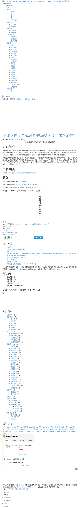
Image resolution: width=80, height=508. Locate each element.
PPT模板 (14, 24)
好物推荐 (9, 315)
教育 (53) (64, 431)
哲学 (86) (54, 429)
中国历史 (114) (11, 429)
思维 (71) (14, 431)
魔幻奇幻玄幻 (15, 342)
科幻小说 (14, 338)
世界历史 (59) (35, 431)
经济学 (13, 76)
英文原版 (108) (37, 429)
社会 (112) (19, 429)
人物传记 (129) (51, 427)
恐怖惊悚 (14, 336)
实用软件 (14, 30)
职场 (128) (59, 427)
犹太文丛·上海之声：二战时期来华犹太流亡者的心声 (19, 173)
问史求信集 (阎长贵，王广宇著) (17, 257)
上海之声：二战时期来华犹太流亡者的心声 (38, 135)
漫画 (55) (58, 431)
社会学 (13, 70)
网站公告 (9, 396)
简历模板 (14, 26)
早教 (12, 12)
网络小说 (14, 340)
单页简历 (18, 406)
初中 (12, 16)
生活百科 (14, 68)
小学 (12, 14)
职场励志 (14, 78)
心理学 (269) (28, 427)
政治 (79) (74, 429)
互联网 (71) (21, 431)
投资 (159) (35, 427)
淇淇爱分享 (10, 89)
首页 (8, 7)
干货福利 (14, 41)
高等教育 (14, 329)
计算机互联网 (15, 85)
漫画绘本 (14, 66)
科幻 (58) (43, 431)
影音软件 (14, 32)
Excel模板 (14, 400)
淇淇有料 (66, 1)
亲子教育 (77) (6, 431)
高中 (12, 18)
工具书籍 (14, 55)
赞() (4, 222)
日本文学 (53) (71, 431)
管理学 (13, 72)
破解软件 (9, 28)
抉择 (8, 251)
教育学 (13, 64)
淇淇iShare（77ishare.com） (28, 184)
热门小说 (9, 331)
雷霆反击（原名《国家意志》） (17, 249)
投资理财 (14, 39)
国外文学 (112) (27, 429)
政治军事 (14, 62)
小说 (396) (13, 427)
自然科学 (14, 80)
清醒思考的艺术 (12, 262)
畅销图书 (9, 43)
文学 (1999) (6, 427)
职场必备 (9, 22)
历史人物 (14, 51)
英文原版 (14, 83)
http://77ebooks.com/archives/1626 (25, 188)
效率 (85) (60, 429)
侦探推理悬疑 (15, 333)
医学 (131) (42, 427)
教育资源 (9, 10)
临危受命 (9, 247)
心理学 (13, 58)
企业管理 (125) (67, 427)
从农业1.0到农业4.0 (8, 234)
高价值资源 (10, 35)
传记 (12, 45)
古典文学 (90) (46, 429)
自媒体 (13, 37)
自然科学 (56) (50, 431)
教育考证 (14, 20)
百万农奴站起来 (12, 260)
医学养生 (14, 49)
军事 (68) (28, 431)
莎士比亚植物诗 (7, 232)
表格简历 (18, 411)
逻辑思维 (14, 87)
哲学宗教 (14, 53)
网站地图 (18, 489)
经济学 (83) (67, 429)
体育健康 (14, 47)
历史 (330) (20, 427)
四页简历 (18, 409)
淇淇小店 (9, 91)
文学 (8, 228)
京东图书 (23, 181)
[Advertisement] (40, 115)
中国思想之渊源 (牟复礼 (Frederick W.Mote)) (21, 264)
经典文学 (14, 74)
